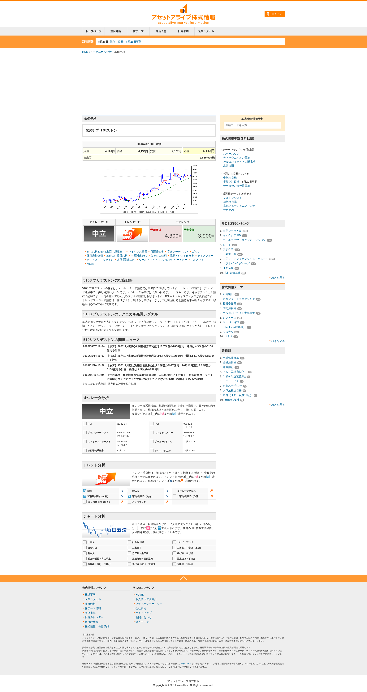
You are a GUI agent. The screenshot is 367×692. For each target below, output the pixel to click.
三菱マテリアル (232, 230)
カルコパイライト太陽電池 (239, 161)
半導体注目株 (231, 181)
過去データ (142, 621)
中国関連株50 (139, 255)
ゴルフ (196, 251)
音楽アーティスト (178, 251)
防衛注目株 (229, 308)
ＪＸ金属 (228, 268)
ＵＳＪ (228, 336)
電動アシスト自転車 (182, 255)
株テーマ (138, 31)
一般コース (186, 663)
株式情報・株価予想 (97, 626)
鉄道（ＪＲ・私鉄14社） (238, 395)
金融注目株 (230, 177)
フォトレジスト (232, 197)
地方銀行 (228, 367)
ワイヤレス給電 (137, 251)
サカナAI (228, 209)
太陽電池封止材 (126, 259)
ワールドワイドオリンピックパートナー (163, 259)
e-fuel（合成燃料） (234, 327)
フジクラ (228, 249)
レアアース (229, 317)
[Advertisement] (183, 84)
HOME (86, 51)
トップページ (93, 31)
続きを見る (278, 277)
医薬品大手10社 (232, 385)
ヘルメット (197, 259)
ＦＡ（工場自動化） (235, 371)
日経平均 (183, 31)
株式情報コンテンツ (94, 587)
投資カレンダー (94, 617)
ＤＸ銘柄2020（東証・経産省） (106, 251)
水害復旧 (228, 165)
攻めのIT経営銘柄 (116, 255)
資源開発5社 (231, 399)
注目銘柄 (115, 31)
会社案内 (141, 608)
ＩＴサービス (231, 381)
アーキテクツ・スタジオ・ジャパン (244, 240)
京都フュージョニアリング (239, 205)
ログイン (276, 13)
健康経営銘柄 (95, 255)
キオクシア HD (232, 235)
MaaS (90, 263)
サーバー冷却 (231, 322)
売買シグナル (206, 31)
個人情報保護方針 (146, 599)
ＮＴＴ (227, 244)
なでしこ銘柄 (159, 255)
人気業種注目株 (232, 390)
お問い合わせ (144, 617)
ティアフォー (205, 255)
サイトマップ (144, 612)
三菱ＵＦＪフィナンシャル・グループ (245, 258)
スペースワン (231, 153)
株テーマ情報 (93, 608)
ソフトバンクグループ (236, 263)
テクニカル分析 (102, 51)
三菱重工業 (229, 254)
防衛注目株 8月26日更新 (125, 41)
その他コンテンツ (143, 587)
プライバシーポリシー (149, 603)
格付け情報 (91, 621)
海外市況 (90, 612)
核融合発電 (230, 201)
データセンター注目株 (236, 185)
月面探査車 (157, 251)
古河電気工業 (232, 272)
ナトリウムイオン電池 (236, 157)
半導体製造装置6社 (234, 376)
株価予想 (161, 31)
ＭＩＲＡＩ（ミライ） (100, 259)
